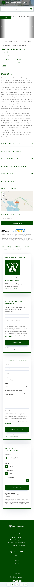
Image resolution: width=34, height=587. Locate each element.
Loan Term (9, 454)
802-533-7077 (24, 3)
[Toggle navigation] (31, 3)
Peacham (27, 247)
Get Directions (17, 223)
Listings (9, 247)
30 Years (10, 457)
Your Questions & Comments (13, 390)
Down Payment (10, 470)
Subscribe (17, 343)
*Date (6, 377)
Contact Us (8, 288)
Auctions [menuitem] (17, 558)
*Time (7, 383)
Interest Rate (9, 477)
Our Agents (14, 288)
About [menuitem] (17, 561)
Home (3, 247)
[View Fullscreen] (3, 199)
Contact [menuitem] (17, 563)
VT (14, 247)
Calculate (17, 487)
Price (7, 463)
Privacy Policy (8, 336)
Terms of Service (12, 436)
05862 (5, 249)
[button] (31, 9)
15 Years (17, 457)
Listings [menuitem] (17, 555)
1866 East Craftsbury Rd (18, 544)
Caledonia (19, 247)
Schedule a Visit (23, 360)
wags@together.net (18, 540)
